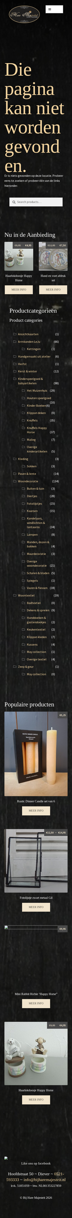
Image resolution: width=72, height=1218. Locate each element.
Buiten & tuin (35, 488)
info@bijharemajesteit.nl (45, 1179)
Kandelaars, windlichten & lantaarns (36, 522)
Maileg (31, 439)
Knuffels (32, 420)
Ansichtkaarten (28, 334)
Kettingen (34, 349)
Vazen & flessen (37, 588)
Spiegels (32, 580)
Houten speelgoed (39, 398)
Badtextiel (34, 603)
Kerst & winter (27, 371)
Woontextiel (26, 595)
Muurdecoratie (36, 554)
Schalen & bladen (38, 573)
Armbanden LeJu (29, 341)
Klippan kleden (37, 637)
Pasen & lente (27, 474)
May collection (36, 652)
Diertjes (32, 496)
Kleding (23, 459)
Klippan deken (36, 413)
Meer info (19, 289)
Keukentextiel (36, 629)
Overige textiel (36, 659)
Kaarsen (32, 511)
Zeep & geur (26, 666)
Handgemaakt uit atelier (34, 356)
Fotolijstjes (34, 503)
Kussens (32, 644)
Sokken (31, 466)
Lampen (32, 534)
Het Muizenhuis (37, 390)
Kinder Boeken (36, 405)
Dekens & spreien (38, 610)
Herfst (22, 364)
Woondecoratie (28, 481)
